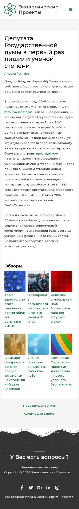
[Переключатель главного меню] (70, 9)
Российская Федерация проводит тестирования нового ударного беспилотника (61, 373)
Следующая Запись (39, 413)
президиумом (47, 153)
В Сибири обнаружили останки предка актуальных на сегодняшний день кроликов (14, 373)
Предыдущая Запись (39, 405)
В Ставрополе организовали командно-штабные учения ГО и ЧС (38, 308)
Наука (11, 73)
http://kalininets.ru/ (18, 112)
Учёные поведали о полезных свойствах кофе (37, 366)
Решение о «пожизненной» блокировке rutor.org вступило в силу (61, 308)
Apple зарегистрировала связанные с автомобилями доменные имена (14, 310)
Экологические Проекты (38, 9)
